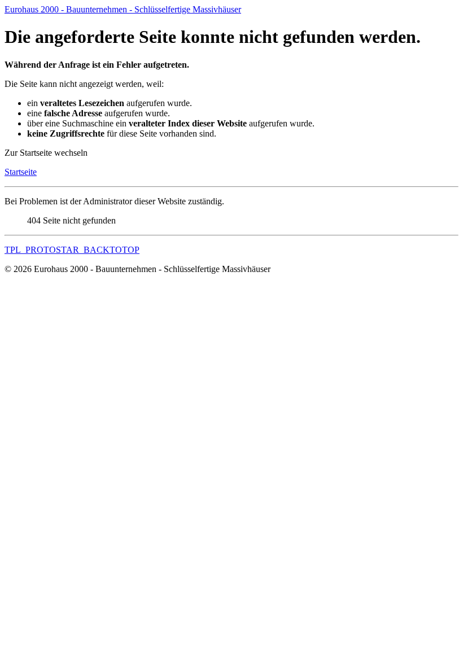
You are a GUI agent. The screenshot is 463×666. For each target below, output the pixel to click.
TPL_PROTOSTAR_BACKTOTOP (72, 250)
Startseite (21, 172)
